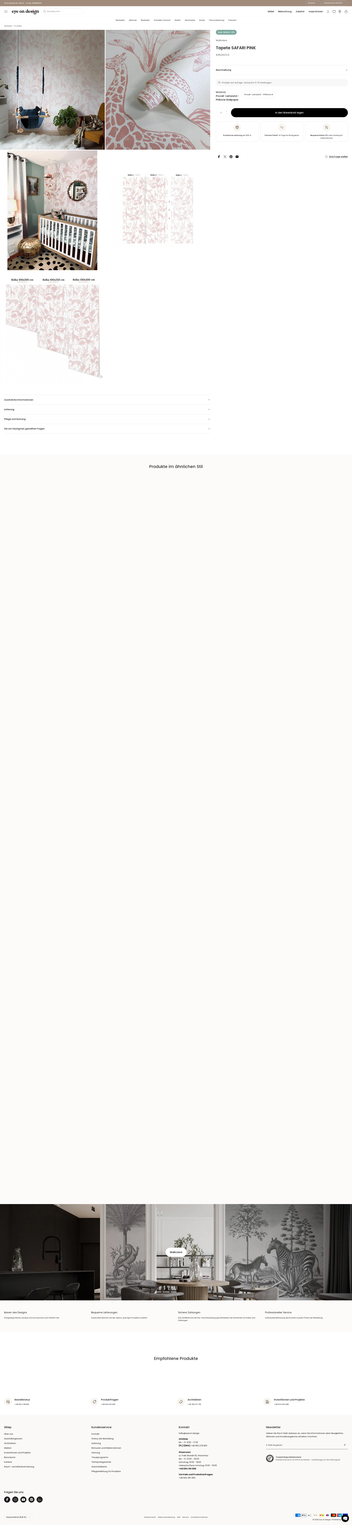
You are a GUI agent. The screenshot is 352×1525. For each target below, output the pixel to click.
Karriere (8, 1461)
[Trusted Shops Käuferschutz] (270, 1458)
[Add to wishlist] (206, 34)
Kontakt (95, 1433)
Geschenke (190, 20)
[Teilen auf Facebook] (219, 157)
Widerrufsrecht (150, 1517)
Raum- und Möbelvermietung (19, 1466)
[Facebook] (7, 1500)
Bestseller (145, 20)
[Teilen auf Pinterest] (231, 157)
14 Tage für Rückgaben (282, 135)
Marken (7, 1447)
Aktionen (133, 20)
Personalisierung (216, 20)
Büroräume (9, 1457)
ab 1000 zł (237, 135)
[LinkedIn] (40, 1500)
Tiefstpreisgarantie (101, 1461)
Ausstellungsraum (13, 1438)
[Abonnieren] (344, 1445)
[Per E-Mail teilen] (237, 157)
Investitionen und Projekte (17, 1452)
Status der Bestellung (102, 1438)
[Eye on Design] (25, 12)
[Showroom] (339, 12)
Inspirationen (316, 11)
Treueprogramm (99, 1457)
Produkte (18, 26)
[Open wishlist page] (334, 12)
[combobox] (313, 3)
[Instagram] (15, 1500)
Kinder (202, 20)
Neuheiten (120, 20)
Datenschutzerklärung (166, 1517)
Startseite (8, 26)
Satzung (95, 1452)
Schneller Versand (162, 20)
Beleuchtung (285, 11)
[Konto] (328, 12)
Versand (185, 1517)
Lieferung (96, 1443)
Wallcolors (221, 40)
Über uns (8, 1433)
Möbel (271, 11)
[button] (6, 12)
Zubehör (300, 11)
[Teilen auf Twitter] (225, 157)
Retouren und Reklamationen (106, 1447)
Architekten (10, 1443)
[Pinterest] (31, 1500)
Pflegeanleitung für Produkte (106, 1471)
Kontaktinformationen (199, 1517)
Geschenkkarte (99, 1466)
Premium (232, 20)
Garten (177, 20)
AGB (178, 1517)
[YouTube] (23, 1500)
